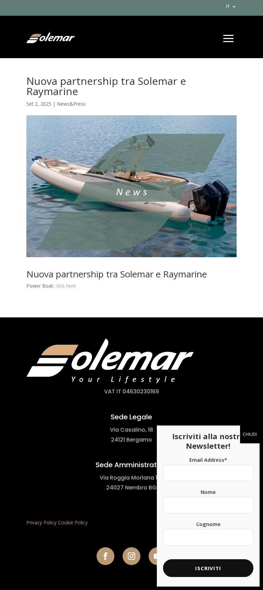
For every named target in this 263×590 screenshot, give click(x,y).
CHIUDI (250, 434)
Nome (208, 492)
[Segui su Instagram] (131, 556)
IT (228, 6)
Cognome (208, 524)
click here (65, 286)
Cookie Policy (73, 522)
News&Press (71, 104)
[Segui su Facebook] (105, 556)
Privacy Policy (41, 522)
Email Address (208, 460)
